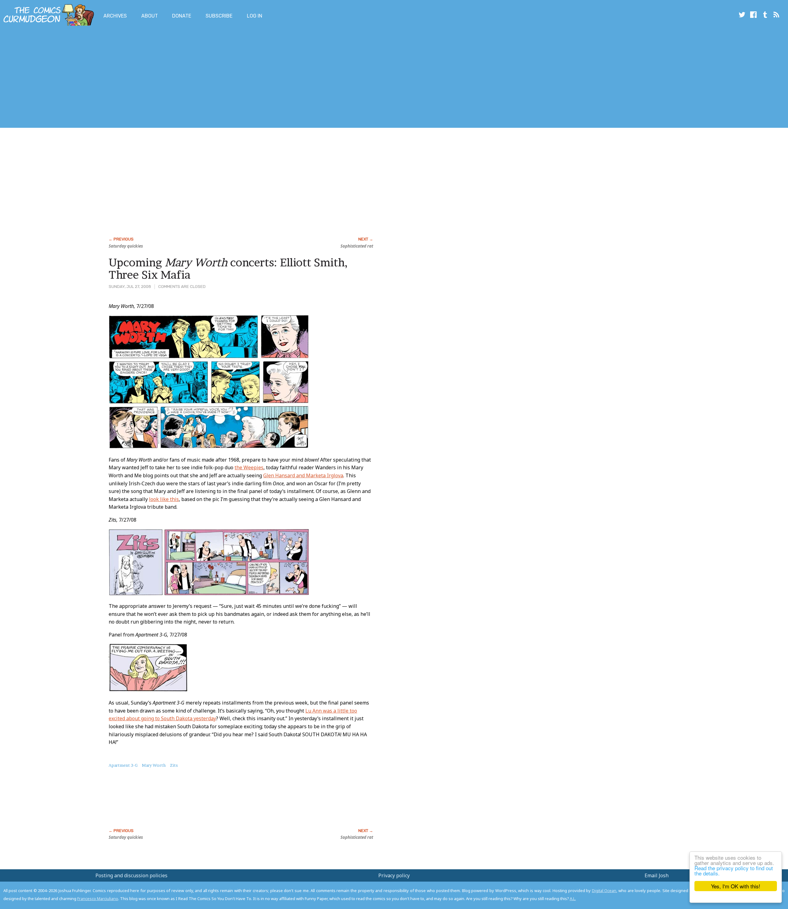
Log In (254, 16)
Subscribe (219, 16)
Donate (181, 16)
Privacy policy (394, 875)
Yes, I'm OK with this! (735, 886)
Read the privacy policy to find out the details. (733, 870)
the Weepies (249, 467)
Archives (115, 16)
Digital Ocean (604, 890)
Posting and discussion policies (131, 875)
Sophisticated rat (356, 246)
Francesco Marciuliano (97, 898)
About (149, 16)
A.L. (573, 898)
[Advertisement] (112, 78)
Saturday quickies (126, 246)
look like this (164, 499)
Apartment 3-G (123, 765)
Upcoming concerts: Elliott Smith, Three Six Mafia (228, 268)
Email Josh (657, 875)
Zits (174, 765)
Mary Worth (154, 765)
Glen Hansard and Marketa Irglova (303, 475)
